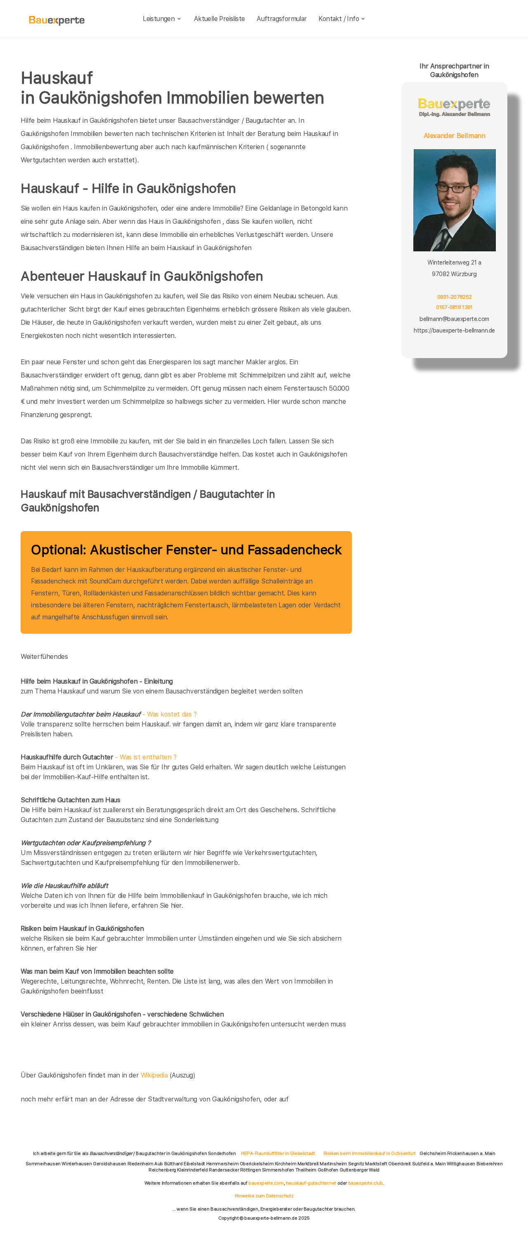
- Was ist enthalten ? (99, 757)
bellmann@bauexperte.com (454, 319)
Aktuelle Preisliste (219, 19)
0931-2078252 (454, 296)
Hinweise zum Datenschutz (264, 1196)
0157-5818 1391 (454, 307)
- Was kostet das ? (109, 714)
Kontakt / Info (338, 19)
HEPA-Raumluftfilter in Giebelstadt (278, 1153)
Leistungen (158, 19)
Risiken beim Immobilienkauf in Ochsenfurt (369, 1153)
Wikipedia (155, 1075)
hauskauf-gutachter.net (311, 1183)
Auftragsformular (281, 19)
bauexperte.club (365, 1183)
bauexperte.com (265, 1183)
